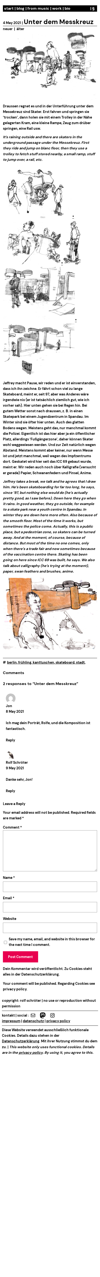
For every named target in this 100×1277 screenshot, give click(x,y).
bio (67, 8)
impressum (11, 1021)
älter (20, 29)
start (9, 8)
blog (21, 8)
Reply (10, 740)
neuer (8, 29)
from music (38, 8)
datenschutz (33, 1021)
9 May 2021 (15, 768)
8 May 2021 (15, 711)
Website (9, 919)
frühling (24, 662)
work (57, 8)
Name (9, 877)
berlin (12, 662)
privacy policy (14, 989)
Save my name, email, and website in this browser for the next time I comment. (52, 942)
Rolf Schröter (17, 762)
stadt (80, 662)
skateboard (65, 662)
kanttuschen (43, 662)
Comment (12, 827)
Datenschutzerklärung (40, 974)
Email (8, 898)
